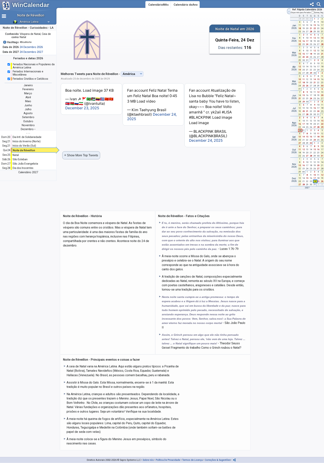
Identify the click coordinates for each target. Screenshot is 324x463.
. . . (28, 132)
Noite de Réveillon (24, 150)
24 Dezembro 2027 (31, 52)
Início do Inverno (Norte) (26, 141)
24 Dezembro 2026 (31, 47)
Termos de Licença (192, 460)
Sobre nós (148, 460)
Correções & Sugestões (217, 460)
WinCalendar (30, 4)
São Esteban (20, 159)
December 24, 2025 (206, 140)
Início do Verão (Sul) (24, 145)
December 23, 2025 (82, 108)
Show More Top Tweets (81, 155)
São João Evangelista (25, 163)
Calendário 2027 (28, 172)
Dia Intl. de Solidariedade (27, 137)
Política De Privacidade (168, 460)
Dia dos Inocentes (23, 167)
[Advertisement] (162, 38)
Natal (16, 155)
